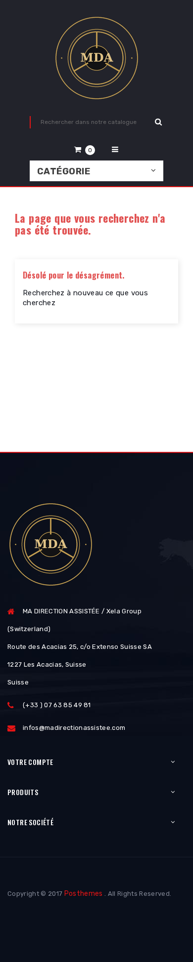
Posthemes (83, 893)
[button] (84, 149)
